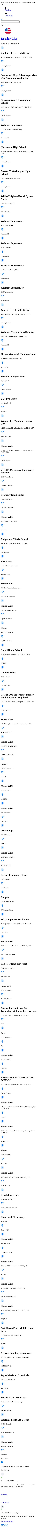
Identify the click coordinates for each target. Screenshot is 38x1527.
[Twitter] (4, 1526)
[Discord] (2, 1526)
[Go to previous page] (2, 19)
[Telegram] (7, 1526)
